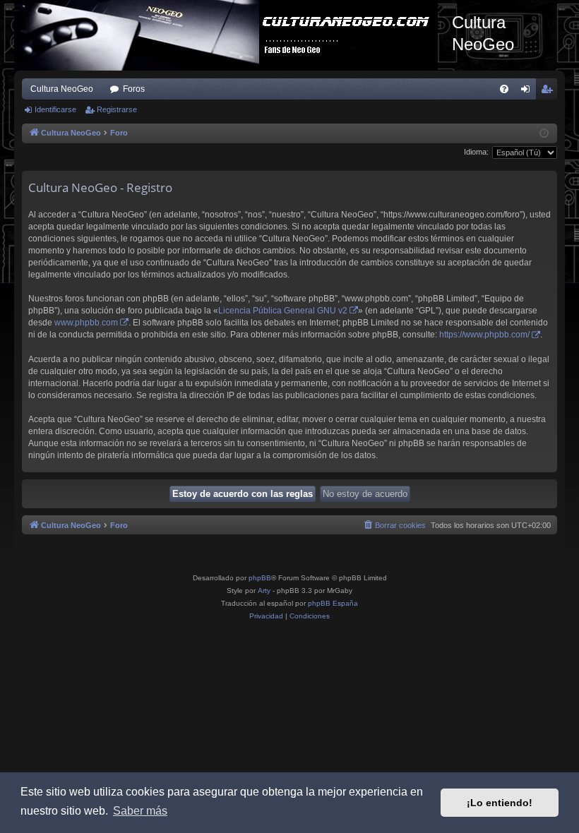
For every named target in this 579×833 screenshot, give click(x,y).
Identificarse (55, 109)
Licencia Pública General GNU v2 (282, 311)
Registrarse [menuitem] (549, 92)
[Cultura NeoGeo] (233, 35)
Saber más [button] (140, 811)
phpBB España (333, 603)
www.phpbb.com (86, 323)
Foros (134, 89)
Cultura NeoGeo (61, 89)
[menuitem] (504, 89)
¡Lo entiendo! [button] (499, 802)
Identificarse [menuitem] (528, 92)
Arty (264, 590)
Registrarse (117, 109)
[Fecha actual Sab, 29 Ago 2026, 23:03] (544, 134)
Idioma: (476, 152)
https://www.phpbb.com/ (484, 335)
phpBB (260, 578)
